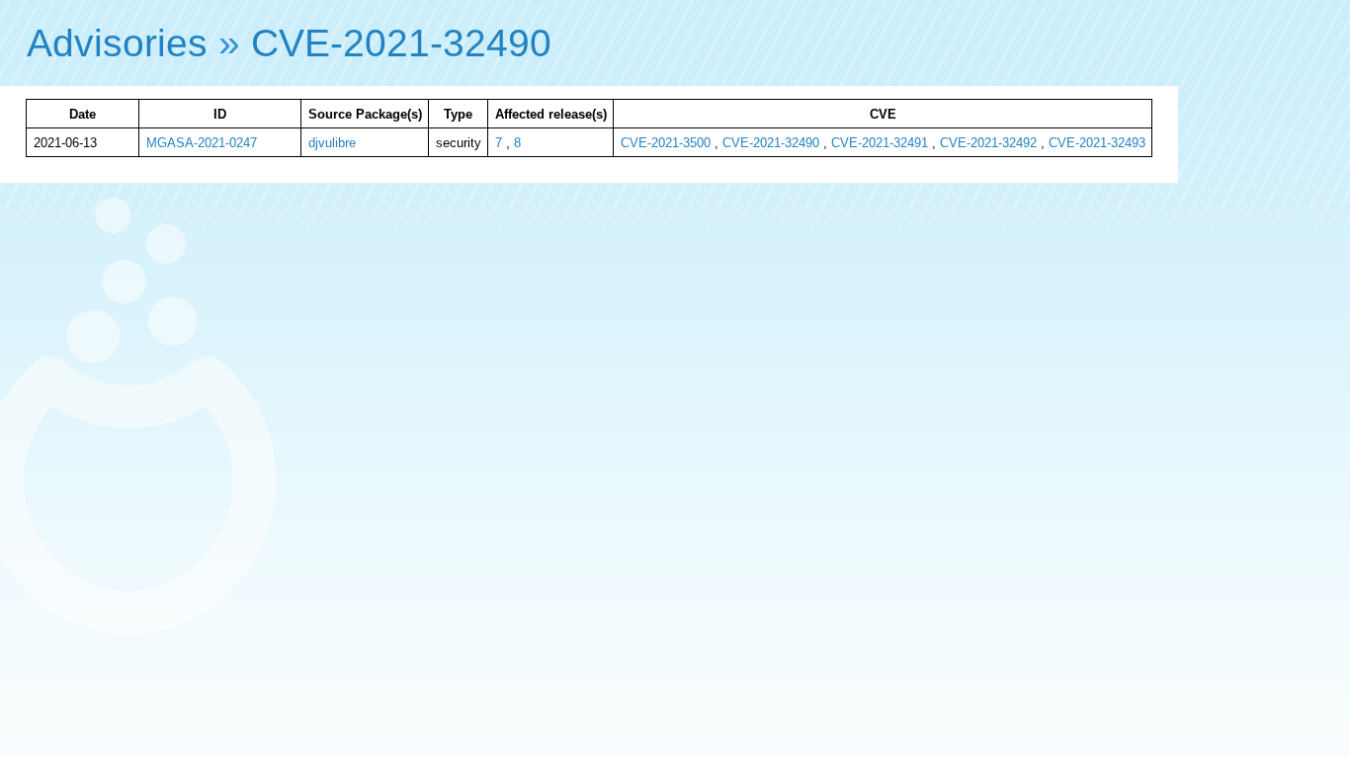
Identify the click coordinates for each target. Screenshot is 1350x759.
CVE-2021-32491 (879, 142)
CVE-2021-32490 (401, 43)
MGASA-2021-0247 (201, 142)
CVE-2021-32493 (1097, 142)
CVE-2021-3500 (666, 142)
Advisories (117, 43)
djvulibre (332, 142)
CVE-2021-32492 (988, 142)
